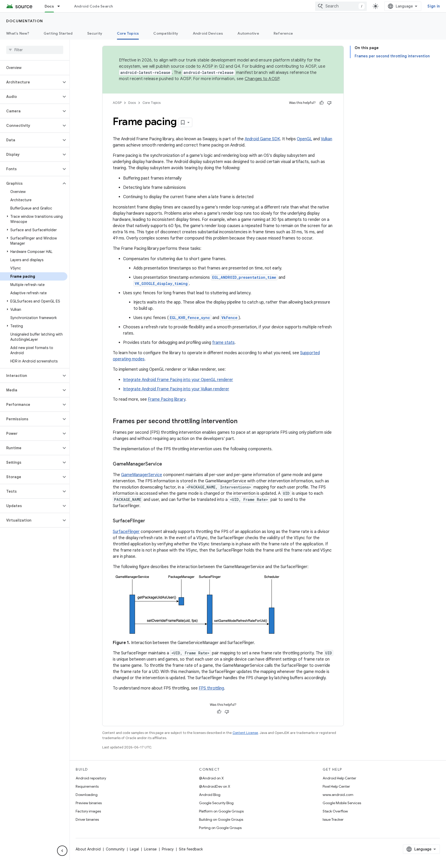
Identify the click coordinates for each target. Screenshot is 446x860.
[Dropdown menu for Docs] (61, 6)
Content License (245, 733)
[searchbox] (34, 50)
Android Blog (209, 794)
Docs (49, 6)
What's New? (17, 33)
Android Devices (208, 33)
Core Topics (128, 33)
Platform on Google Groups (221, 811)
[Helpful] (321, 103)
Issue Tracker (333, 819)
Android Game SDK (262, 139)
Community (115, 849)
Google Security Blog (216, 803)
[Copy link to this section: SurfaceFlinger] (150, 521)
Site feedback (191, 849)
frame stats (223, 342)
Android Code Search (93, 6)
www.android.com (338, 794)
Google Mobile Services (342, 803)
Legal (134, 849)
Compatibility (165, 33)
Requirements (87, 786)
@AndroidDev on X (214, 786)
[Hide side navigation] (62, 851)
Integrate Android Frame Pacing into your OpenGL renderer (178, 379)
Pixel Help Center (336, 786)
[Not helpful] (329, 103)
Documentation (24, 21)
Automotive (248, 33)
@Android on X (211, 778)
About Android (88, 849)
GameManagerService (141, 474)
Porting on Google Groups (220, 827)
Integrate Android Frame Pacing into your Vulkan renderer (176, 389)
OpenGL (304, 139)
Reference (283, 33)
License (150, 849)
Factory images (88, 811)
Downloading (87, 794)
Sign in (433, 6)
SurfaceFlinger (126, 531)
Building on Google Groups (221, 819)
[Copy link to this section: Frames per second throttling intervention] (242, 422)
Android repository (91, 778)
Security (94, 33)
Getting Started (58, 33)
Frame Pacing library (166, 399)
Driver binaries (87, 819)
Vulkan (326, 139)
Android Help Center (339, 778)
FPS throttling (211, 688)
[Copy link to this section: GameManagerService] (167, 464)
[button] (30, 82)
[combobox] (341, 6)
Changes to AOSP (262, 78)
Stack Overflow (335, 811)
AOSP (117, 102)
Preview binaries (89, 803)
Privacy (168, 849)
